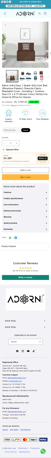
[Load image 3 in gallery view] (39, 76)
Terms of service (11, 452)
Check (25, 130)
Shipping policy (24, 452)
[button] (5, 13)
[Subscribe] (39, 342)
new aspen (14, 429)
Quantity (5, 137)
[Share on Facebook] (15, 238)
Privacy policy (35, 448)
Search (5, 429)
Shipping (13, 105)
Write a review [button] (25, 277)
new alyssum (25, 429)
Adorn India (12, 448)
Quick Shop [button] (10, 321)
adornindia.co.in (16, 381)
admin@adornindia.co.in (17, 378)
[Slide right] (48, 77)
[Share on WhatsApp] (10, 238)
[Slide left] (3, 77)
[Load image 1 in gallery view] (12, 76)
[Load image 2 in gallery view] (25, 76)
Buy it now (25, 177)
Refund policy (23, 448)
